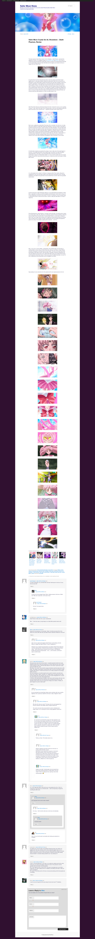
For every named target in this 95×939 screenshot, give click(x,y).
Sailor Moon (51, 571)
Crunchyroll (49, 60)
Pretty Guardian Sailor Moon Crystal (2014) (45, 570)
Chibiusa (59, 570)
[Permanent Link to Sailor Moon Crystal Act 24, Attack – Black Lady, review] (40, 558)
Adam (33, 573)
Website (31, 910)
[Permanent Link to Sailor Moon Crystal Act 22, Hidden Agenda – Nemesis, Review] (62, 558)
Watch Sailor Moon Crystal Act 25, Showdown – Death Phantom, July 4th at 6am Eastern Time (32, 562)
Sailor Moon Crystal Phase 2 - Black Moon (47, 572)
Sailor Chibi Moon (45, 571)
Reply (32, 586)
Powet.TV (3, 0)
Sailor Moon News (23, 0)
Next (73, 34)
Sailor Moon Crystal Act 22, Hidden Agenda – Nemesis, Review (62, 561)
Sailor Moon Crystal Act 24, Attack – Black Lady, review (39, 561)
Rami (36, 590)
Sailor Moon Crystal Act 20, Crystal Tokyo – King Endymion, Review (54, 561)
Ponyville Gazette (16, 0)
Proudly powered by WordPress (47, 934)
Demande (34, 571)
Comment (31, 916)
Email (31, 904)
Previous (69, 34)
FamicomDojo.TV (9, 0)
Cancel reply (64, 889)
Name (31, 898)
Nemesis (40, 571)
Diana (37, 571)
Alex (43, 890)
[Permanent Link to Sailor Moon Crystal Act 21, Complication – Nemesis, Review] (47, 558)
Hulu (52, 60)
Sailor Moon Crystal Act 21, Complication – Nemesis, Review (47, 561)
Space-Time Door (58, 572)
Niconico (57, 60)
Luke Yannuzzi (32, 581)
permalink (41, 573)
